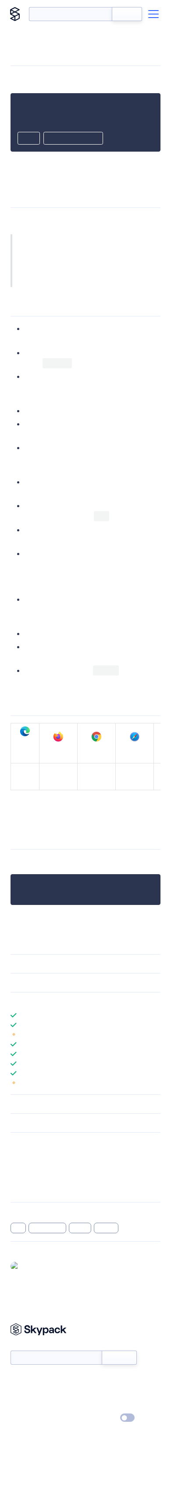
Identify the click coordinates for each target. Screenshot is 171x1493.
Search (127, 14)
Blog (93, 1393)
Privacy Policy (29, 1418)
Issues (19, 1178)
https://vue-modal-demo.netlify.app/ (70, 812)
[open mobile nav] (153, 14)
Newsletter (25, 1345)
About (19, 1393)
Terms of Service (109, 1405)
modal (80, 1228)
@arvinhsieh (39, 1266)
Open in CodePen (73, 139)
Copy (28, 139)
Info (155, 1034)
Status (95, 1380)
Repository (25, 1189)
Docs (17, 1380)
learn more (73, 1002)
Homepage (26, 1166)
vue (18, 1228)
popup (106, 1228)
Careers (21, 1405)
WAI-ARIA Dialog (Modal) (120, 271)
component (48, 1228)
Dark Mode (101, 1417)
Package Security (34, 1155)
